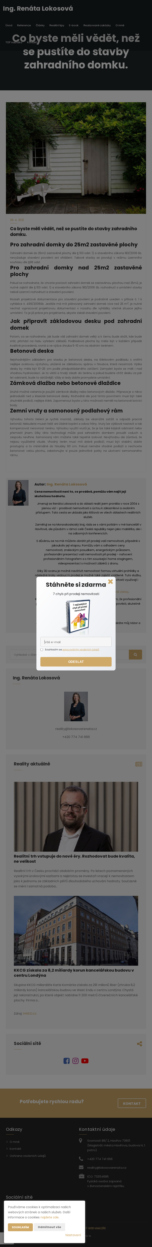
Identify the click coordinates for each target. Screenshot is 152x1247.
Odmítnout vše (49, 1227)
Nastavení (73, 1235)
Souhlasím (20, 1227)
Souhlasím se (53, 649)
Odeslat (76, 661)
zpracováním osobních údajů (80, 649)
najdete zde (49, 1217)
